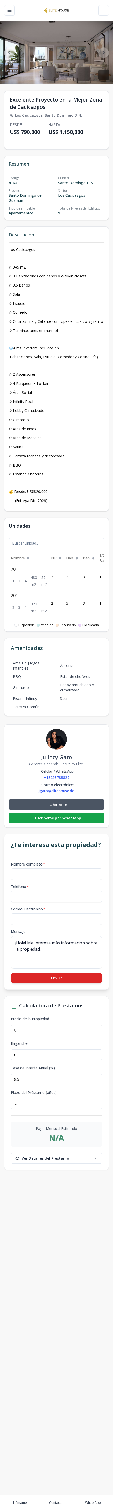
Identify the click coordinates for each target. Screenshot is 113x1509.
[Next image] (103, 52)
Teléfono (20, 886)
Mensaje (18, 931)
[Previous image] (9, 52)
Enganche (19, 1043)
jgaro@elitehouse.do (56, 791)
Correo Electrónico (28, 908)
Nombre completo (28, 864)
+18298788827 (56, 777)
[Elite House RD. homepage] (56, 10)
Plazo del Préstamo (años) (34, 1092)
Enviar (56, 977)
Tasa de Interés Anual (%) (33, 1068)
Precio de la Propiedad (30, 1019)
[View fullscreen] (103, 75)
